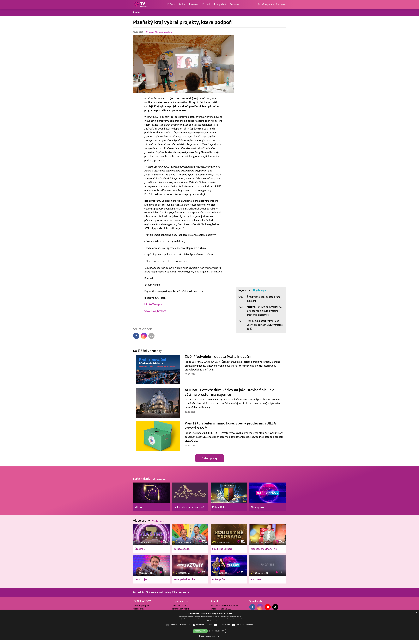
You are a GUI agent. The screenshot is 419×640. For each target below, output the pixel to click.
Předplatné (220, 4)
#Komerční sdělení (163, 32)
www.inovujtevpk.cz (155, 311)
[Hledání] (259, 4)
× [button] (416, 612)
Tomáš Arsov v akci (180, 609)
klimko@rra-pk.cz (154, 304)
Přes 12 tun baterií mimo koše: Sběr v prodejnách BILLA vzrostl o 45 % (265, 324)
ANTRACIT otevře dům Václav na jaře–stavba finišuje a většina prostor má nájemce (264, 310)
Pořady (171, 4)
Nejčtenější (259, 290)
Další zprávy (210, 458)
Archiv (182, 4)
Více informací (211, 621)
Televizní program (141, 605)
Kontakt (215, 601)
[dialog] (209, 625)
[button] (209, 636)
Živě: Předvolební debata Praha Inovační (264, 298)
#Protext (150, 32)
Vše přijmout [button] (200, 631)
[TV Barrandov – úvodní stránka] (140, 4)
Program (193, 4)
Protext (206, 4)
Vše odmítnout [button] (218, 631)
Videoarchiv (138, 609)
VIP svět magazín (179, 605)
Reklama (234, 4)
